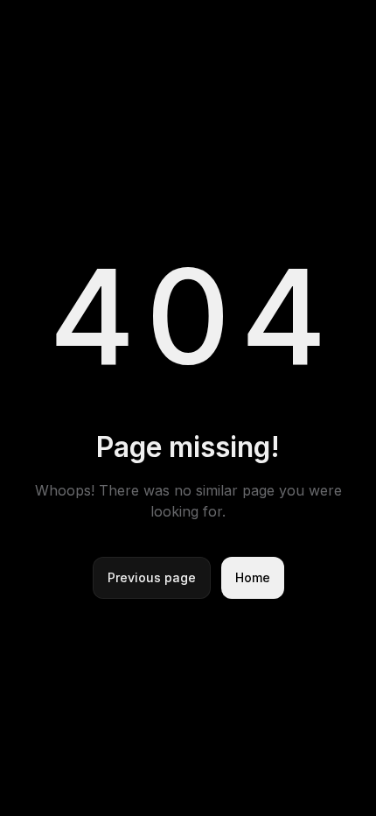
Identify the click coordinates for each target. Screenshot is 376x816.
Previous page (152, 577)
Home (252, 577)
